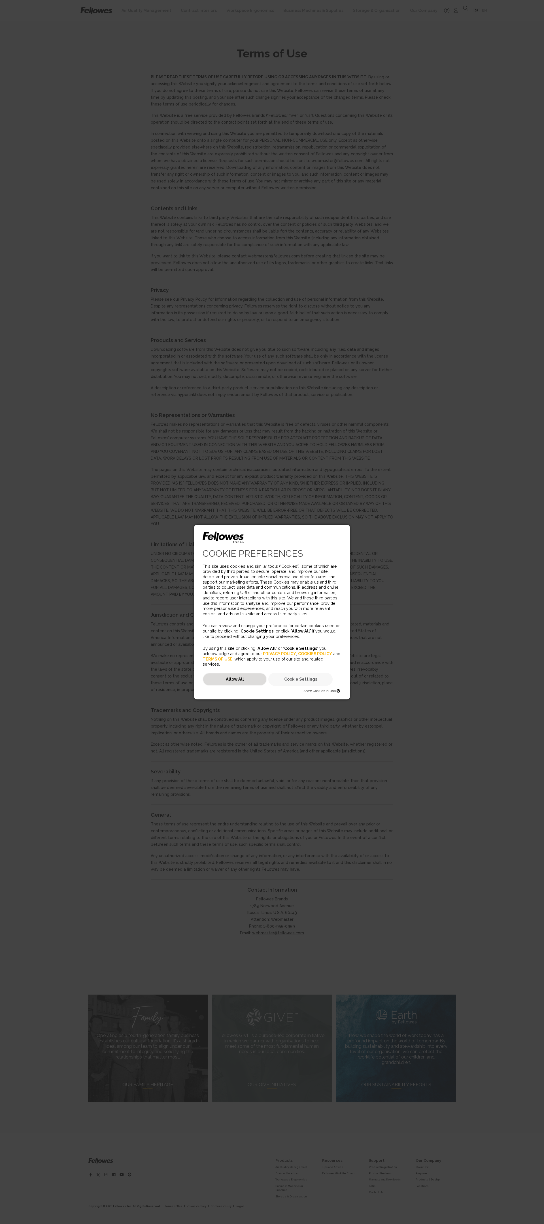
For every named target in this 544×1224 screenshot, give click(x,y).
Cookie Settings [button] (300, 679)
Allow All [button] (235, 679)
